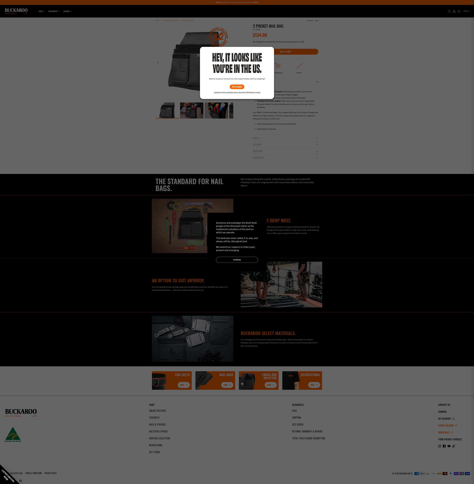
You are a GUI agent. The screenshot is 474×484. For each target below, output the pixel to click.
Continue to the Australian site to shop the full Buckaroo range (237, 92)
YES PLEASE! (237, 86)
